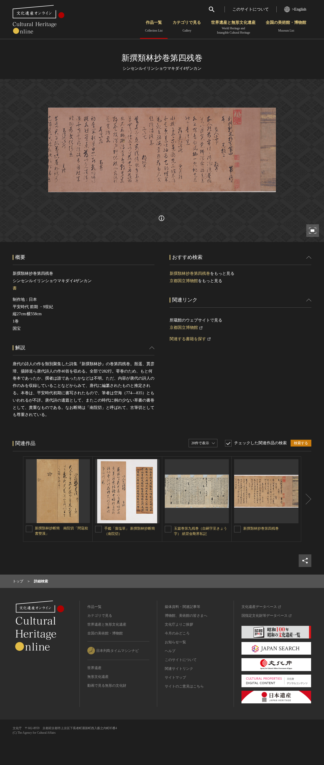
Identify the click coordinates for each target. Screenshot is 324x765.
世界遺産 (94, 668)
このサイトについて (250, 9)
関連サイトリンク (179, 669)
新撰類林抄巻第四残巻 (190, 273)
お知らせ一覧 (175, 642)
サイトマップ (175, 677)
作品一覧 (154, 26)
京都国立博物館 (184, 281)
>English (299, 9)
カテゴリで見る (187, 26)
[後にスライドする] (306, 499)
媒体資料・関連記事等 (182, 607)
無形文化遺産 (98, 677)
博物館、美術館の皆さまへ (186, 616)
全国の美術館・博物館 (286, 26)
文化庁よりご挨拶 (179, 624)
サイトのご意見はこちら (184, 686)
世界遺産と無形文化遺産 (233, 27)
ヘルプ (170, 651)
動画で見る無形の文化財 (106, 685)
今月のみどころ (177, 633)
